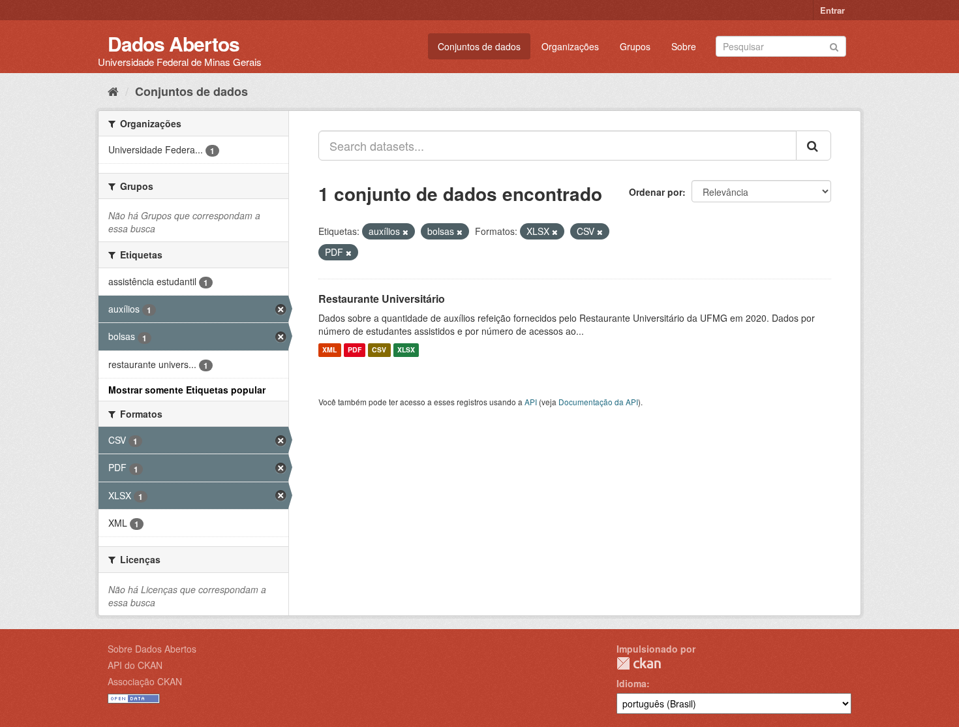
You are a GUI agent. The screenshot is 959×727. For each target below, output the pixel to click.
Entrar (832, 10)
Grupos (635, 46)
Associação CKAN (145, 681)
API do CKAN (135, 665)
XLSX (406, 350)
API (531, 401)
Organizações (570, 46)
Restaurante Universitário (381, 298)
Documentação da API (598, 401)
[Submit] (834, 45)
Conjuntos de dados (479, 46)
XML (329, 350)
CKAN (638, 663)
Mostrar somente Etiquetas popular (187, 389)
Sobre (683, 46)
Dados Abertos (173, 43)
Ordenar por (655, 191)
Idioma (631, 683)
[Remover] (405, 231)
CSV (379, 350)
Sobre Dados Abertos (152, 648)
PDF (354, 350)
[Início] (113, 90)
